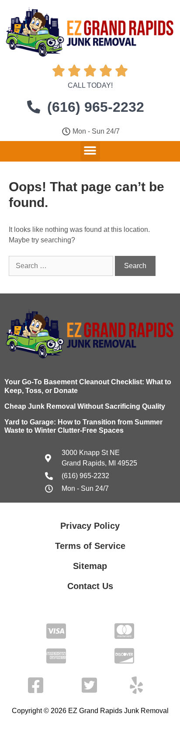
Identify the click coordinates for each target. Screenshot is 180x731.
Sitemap (90, 566)
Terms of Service (90, 546)
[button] (90, 151)
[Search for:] (62, 265)
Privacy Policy (90, 526)
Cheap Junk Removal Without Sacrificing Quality (84, 406)
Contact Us (90, 586)
